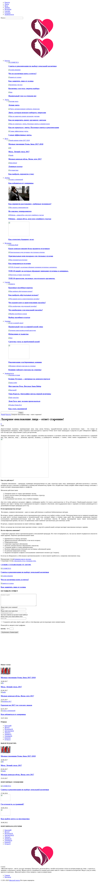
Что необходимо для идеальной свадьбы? (25, 310)
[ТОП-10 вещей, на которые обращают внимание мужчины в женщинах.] (32, 267)
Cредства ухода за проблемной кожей (24, 342)
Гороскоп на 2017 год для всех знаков (16, 705)
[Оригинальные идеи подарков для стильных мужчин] (26, 252)
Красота (7, 2)
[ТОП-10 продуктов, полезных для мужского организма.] (19, 275)
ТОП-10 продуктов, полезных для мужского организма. (31, 278)
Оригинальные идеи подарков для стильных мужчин (30, 256)
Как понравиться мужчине (19, 263)
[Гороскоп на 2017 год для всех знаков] (6, 701)
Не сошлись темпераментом (19, 211)
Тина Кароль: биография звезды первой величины (29, 394)
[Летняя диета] (13, 101)
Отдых (8, 739)
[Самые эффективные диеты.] (18, 131)
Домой (3, 414)
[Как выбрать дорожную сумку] (13, 170)
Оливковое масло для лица (22, 559)
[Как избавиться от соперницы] (15, 179)
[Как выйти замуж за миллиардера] (5, 815)
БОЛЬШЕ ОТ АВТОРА (23, 564)
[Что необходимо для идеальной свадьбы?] (22, 306)
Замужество (9, 731)
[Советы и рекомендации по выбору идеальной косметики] (13, 62)
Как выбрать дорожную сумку (21, 174)
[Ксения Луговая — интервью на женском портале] (14, 375)
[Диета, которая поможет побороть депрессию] (24, 109)
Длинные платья (15, 166)
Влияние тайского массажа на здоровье (24, 370)
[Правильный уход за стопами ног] (10, 92)
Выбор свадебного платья (19, 317)
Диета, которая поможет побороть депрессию (27, 113)
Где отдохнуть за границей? (12, 804)
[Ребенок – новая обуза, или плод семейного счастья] (26, 215)
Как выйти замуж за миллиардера (15, 819)
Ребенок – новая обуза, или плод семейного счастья (29, 219)
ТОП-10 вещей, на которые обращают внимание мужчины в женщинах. (38, 271)
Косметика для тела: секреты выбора (23, 88)
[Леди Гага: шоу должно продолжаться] (13, 397)
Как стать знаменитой (17, 409)
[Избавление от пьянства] (22, 330)
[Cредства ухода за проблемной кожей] (10, 338)
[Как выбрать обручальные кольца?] (20, 291)
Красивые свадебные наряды (20, 288)
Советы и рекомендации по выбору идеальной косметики (32, 66)
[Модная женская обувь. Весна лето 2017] (10, 155)
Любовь (7, 7)
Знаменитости (9, 14)
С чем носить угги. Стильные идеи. (24, 561)
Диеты (7, 4)
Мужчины (8, 9)
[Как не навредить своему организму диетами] (24, 116)
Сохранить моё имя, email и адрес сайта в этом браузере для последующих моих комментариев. (34, 622)
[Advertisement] (49, 648)
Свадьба (7, 11)
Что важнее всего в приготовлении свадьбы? (27, 303)
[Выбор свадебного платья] (17, 314)
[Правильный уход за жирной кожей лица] (15, 323)
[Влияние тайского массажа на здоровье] (22, 366)
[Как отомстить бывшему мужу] (18, 235)
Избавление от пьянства (18, 334)
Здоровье (8, 13)
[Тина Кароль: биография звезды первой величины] (12, 390)
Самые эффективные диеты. (20, 135)
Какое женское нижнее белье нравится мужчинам (29, 249)
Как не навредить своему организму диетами (27, 120)
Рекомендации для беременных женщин (25, 362)
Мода (6, 6)
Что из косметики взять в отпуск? (22, 74)
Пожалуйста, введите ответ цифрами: (13, 625)
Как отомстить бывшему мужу (21, 239)
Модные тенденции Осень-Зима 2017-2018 (25, 144)
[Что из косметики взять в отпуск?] (14, 70)
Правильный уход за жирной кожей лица (25, 327)
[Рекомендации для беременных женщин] (18, 358)
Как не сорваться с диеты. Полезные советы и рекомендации (33, 127)
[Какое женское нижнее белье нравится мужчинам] (13, 245)
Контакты (8, 877)
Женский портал (14, 880)
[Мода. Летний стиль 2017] (9, 148)
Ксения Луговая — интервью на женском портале (29, 379)
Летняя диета (13, 105)
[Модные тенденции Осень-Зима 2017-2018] (19, 140)
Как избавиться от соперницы (20, 183)
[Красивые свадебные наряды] (11, 284)
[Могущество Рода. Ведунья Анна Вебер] (12, 382)
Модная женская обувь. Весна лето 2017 (25, 159)
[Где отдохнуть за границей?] (5, 800)
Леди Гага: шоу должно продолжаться (24, 401)
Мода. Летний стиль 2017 (18, 152)
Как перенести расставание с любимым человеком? (29, 204)
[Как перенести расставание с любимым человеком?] (18, 200)
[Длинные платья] (12, 163)
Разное (8, 738)
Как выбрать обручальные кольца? (23, 295)
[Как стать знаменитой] (15, 405)
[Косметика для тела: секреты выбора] (15, 85)
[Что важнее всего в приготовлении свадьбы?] (23, 299)
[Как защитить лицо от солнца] (14, 77)
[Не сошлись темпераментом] (18, 207)
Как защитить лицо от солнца (20, 81)
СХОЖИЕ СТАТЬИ (8, 564)
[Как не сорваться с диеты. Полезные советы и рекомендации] (29, 124)
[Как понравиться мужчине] (17, 260)
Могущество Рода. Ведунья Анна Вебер (24, 386)
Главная (7, 875)
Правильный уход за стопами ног (22, 96)
